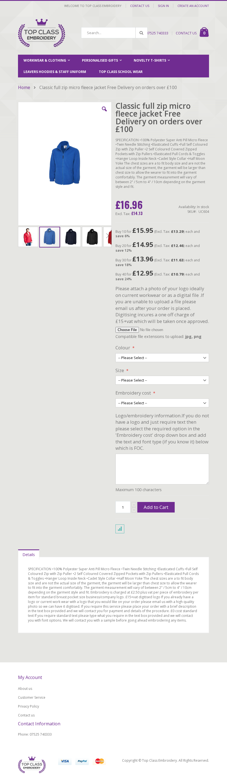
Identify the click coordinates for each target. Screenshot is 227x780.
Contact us (26, 715)
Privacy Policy (28, 706)
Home (24, 87)
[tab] (28, 553)
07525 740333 (157, 33)
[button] (104, 113)
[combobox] (114, 32)
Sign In (163, 6)
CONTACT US (186, 33)
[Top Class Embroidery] (41, 33)
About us (25, 688)
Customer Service (31, 697)
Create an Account (193, 6)
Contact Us (139, 6)
